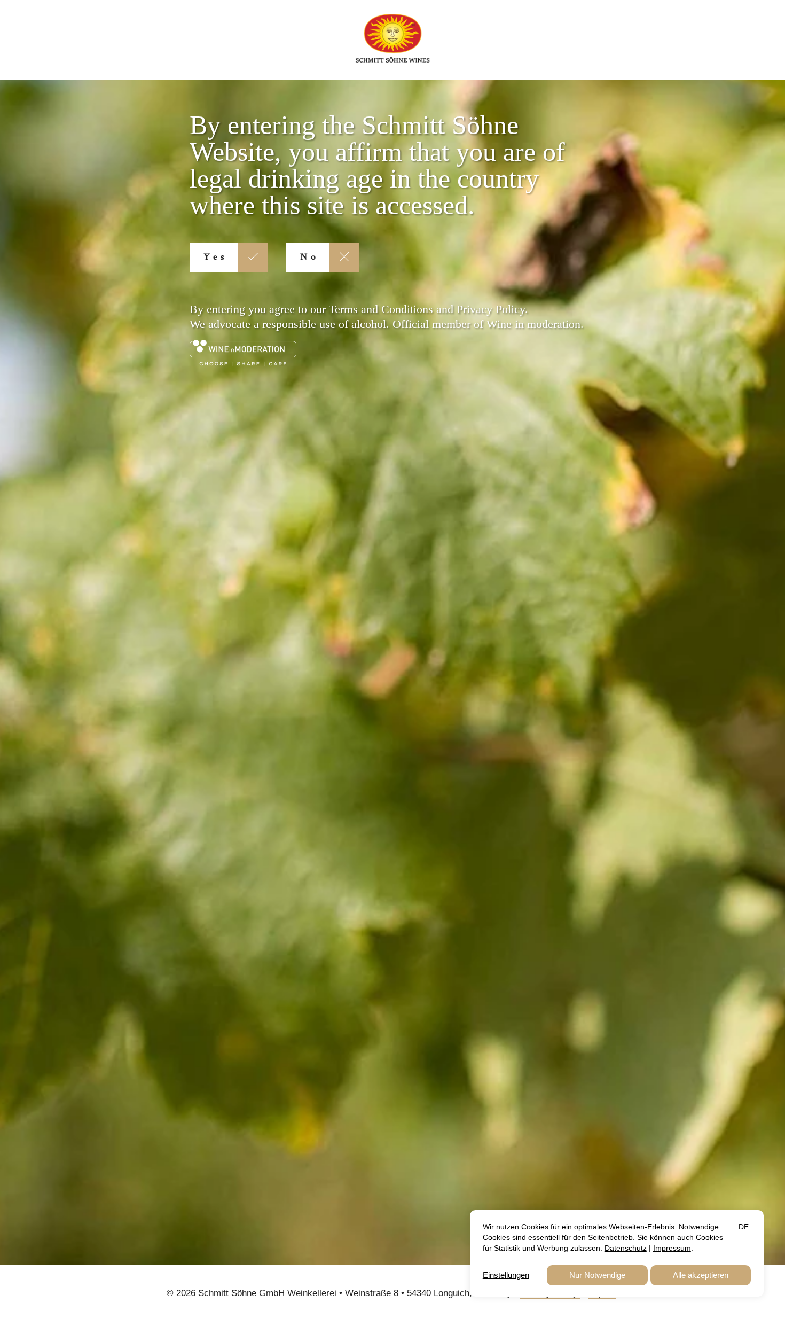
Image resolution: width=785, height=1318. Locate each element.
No (309, 257)
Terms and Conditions (381, 309)
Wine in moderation (533, 324)
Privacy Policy (491, 309)
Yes (215, 257)
